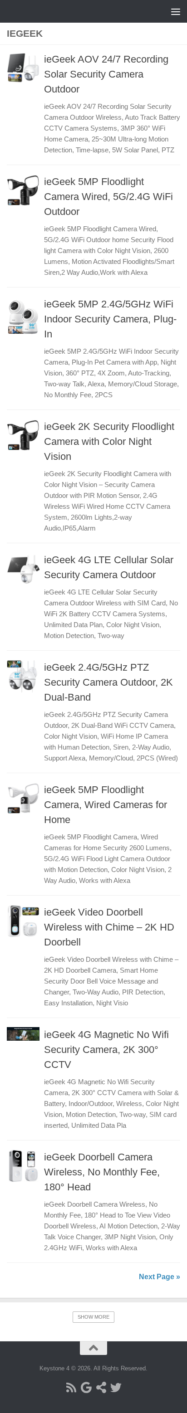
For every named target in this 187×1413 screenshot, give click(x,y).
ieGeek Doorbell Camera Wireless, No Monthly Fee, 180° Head (102, 1172)
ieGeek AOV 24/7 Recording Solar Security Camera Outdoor (106, 74)
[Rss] (71, 1387)
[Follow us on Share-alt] (101, 1387)
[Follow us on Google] (86, 1387)
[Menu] (175, 11)
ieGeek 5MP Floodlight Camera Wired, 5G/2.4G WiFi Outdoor (108, 196)
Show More (93, 1317)
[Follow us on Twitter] (116, 1387)
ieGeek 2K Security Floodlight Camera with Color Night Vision (109, 441)
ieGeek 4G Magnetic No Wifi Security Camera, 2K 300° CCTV (106, 1049)
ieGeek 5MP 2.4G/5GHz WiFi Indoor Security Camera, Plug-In (110, 319)
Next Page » (159, 1277)
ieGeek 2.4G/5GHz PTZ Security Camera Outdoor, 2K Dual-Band (108, 682)
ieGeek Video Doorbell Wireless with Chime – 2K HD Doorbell (109, 927)
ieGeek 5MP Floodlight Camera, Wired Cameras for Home (105, 804)
